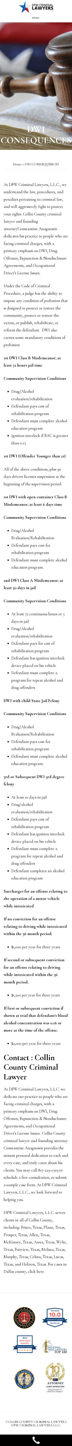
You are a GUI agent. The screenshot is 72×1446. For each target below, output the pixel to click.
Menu (36, 18)
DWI (46, 330)
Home (17, 164)
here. (41, 1271)
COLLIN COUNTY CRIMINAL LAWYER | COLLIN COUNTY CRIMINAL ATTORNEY (36, 7)
